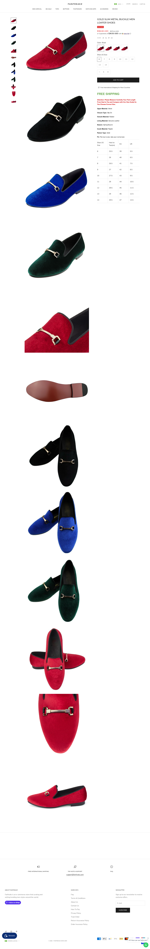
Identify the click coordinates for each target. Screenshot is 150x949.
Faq (72, 894)
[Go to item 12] (13, 101)
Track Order (75, 917)
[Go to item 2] (13, 28)
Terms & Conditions (78, 898)
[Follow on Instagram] (11, 932)
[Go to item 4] (13, 42)
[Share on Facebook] (103, 38)
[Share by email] (112, 38)
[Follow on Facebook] (6, 932)
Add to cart (118, 80)
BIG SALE (48, 9)
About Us (74, 902)
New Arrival (37, 9)
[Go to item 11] (13, 94)
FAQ (111, 871)
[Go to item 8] (13, 72)
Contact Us (75, 906)
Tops (57, 9)
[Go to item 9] (13, 79)
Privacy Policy (76, 913)
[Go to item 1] (13, 20)
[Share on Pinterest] (109, 38)
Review (115, 9)
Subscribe (123, 910)
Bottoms (66, 9)
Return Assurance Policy (80, 920)
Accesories (104, 9)
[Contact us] (145, 944)
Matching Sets (91, 9)
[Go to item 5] (13, 50)
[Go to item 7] (13, 65)
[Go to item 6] (13, 57)
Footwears (77, 9)
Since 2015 (64, 941)
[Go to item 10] (13, 87)
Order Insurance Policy (79, 924)
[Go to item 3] (13, 35)
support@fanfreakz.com (75, 874)
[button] (118, 34)
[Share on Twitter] (106, 38)
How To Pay (75, 909)
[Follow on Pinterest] (17, 932)
